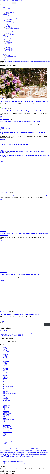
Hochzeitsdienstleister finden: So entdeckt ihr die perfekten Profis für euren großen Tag (18, 333)
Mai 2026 (5, 348)
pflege (3, 454)
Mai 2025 (5, 356)
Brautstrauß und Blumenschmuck (12, 28)
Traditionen (32, 454)
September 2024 (6, 361)
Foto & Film (7, 41)
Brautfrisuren (8, 10)
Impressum (5, 442)
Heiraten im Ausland (9, 34)
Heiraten (9, 450)
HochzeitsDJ (7, 55)
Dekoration (7, 40)
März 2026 (5, 349)
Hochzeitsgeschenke (9, 46)
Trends (6, 456)
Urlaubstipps (17, 456)
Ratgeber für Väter (9, 52)
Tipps (22, 454)
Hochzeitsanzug (8, 15)
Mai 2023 (5, 374)
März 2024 (5, 367)
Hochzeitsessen (8, 45)
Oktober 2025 (5, 353)
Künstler (7, 57)
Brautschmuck (8, 13)
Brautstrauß (5, 448)
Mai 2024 (5, 364)
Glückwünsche (2, 450)
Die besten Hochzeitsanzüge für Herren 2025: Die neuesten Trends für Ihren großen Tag (23, 195)
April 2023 (5, 375)
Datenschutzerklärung (7, 441)
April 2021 (5, 381)
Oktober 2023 (5, 370)
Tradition (27, 454)
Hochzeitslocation (42, 450)
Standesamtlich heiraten (10, 29)
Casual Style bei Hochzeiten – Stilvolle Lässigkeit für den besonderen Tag (19, 274)
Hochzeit (15, 450)
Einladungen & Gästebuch (10, 22)
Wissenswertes (28, 456)
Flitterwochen (8, 32)
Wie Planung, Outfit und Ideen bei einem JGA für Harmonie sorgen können (20, 121)
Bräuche (10, 448)
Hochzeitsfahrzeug (9, 43)
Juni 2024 (5, 363)
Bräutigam (5, 14)
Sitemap (4, 443)
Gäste (6, 450)
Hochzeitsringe (8, 38)
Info (23, 452)
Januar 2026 (5, 350)
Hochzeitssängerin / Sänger (10, 56)
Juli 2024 (4, 362)
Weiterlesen (2, 106)
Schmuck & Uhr (8, 19)
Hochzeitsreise (11, 452)
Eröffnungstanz (28, 448)
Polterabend (7, 26)
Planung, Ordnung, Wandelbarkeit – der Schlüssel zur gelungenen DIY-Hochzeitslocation (24, 101)
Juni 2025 (5, 355)
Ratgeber (4, 39)
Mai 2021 (5, 379)
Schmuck (4, 35)
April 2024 (5, 365)
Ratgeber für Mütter (9, 50)
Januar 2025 (5, 360)
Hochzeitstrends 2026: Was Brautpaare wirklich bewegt (11, 335)
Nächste (4, 321)
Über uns (4, 439)
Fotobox (40, 448)
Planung (4, 20)
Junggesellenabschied (9, 24)
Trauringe (37, 454)
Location (47, 452)
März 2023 (5, 376)
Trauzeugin (7, 11)
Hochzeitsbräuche (9, 42)
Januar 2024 (5, 369)
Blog (4, 59)
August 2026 (5, 347)
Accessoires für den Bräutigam (11, 18)
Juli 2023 (4, 371)
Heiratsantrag (8, 21)
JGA (25, 452)
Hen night (7, 25)
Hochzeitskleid (8, 8)
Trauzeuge (7, 17)
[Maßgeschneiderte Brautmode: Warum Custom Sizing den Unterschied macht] (16, 107)
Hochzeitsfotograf (28, 450)
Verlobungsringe (8, 36)
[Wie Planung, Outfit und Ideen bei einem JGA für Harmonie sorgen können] (16, 117)
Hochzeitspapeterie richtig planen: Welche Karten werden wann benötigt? (15, 331)
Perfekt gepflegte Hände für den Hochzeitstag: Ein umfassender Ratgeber (19, 314)
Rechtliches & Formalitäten (10, 53)
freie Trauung (44, 448)
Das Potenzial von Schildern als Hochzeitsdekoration (14, 144)
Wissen (22, 456)
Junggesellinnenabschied (41, 452)
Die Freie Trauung (9, 31)
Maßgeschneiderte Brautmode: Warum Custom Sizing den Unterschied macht (20, 111)
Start (3, 6)
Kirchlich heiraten (9, 27)
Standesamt (18, 454)
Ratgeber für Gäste (9, 49)
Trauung (40, 454)
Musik (1, 454)
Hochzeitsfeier (21, 450)
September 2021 (6, 377)
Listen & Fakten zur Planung (11, 48)
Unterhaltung (5, 54)
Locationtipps (8, 47)
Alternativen (2, 448)
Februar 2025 (5, 358)
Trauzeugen (2, 456)
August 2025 (5, 354)
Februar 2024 (5, 368)
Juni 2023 (5, 372)
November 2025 (6, 351)
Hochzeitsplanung (3, 452)
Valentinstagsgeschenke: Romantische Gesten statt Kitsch (12, 334)
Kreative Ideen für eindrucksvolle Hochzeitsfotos (10, 330)
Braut (4, 7)
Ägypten (31, 456)
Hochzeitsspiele (8, 33)
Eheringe (23, 448)
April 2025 (5, 357)
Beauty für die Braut (9, 12)
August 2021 (5, 378)
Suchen (14, 3)
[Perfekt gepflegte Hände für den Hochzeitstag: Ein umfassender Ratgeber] (23, 310)
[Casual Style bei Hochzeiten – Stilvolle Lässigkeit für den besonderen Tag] (23, 270)
